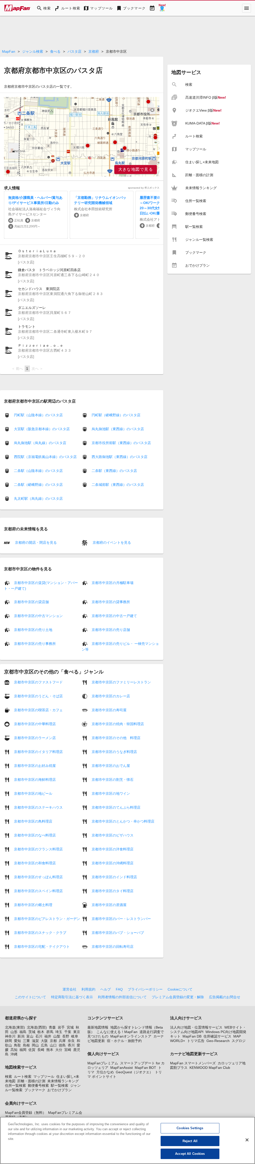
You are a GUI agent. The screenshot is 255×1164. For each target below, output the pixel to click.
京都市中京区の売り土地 (33, 629)
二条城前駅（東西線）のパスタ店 (118, 485)
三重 (26, 1041)
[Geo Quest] (162, 8)
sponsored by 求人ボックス (143, 187)
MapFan (8, 51)
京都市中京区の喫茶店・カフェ (38, 710)
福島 (22, 1032)
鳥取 (17, 1045)
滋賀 (35, 1041)
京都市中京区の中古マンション (38, 616)
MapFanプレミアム (102, 1063)
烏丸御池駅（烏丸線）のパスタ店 (40, 443)
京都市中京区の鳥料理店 (33, 821)
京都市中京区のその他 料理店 (116, 738)
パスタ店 (74, 51)
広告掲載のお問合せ (224, 997)
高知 (13, 1050)
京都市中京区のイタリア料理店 (38, 751)
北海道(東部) (15, 1027)
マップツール (43, 1077)
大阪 (44, 1041)
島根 (26, 1045)
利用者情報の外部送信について (122, 997)
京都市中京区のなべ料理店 (35, 835)
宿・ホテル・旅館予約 (124, 1041)
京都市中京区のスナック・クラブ (40, 932)
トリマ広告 (195, 1041)
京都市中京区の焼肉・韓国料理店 (118, 724)
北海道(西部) (37, 1027)
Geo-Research (218, 1041)
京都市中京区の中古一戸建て (114, 616)
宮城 (70, 1027)
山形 (13, 1032)
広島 (44, 1045)
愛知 (17, 1041)
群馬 (49, 1032)
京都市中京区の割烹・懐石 (112, 779)
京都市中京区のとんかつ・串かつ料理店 (123, 821)
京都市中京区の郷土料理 (33, 905)
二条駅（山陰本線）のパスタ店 (38, 471)
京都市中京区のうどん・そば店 (38, 696)
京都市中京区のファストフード (38, 682)
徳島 (62, 1045)
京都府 (93, 51)
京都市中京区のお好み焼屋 (35, 765)
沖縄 (13, 1054)
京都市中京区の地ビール (33, 793)
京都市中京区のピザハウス (112, 835)
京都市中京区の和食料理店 (35, 863)
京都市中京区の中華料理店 (35, 724)
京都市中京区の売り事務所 (35, 643)
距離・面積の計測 (31, 1081)
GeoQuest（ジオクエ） (134, 1072)
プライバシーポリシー (145, 989)
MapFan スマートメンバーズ (193, 1063)
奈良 (71, 1041)
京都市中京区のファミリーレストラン (121, 682)
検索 (8, 1077)
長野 (65, 1036)
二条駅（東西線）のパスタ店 (114, 471)
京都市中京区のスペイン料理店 (38, 891)
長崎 (40, 1050)
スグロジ (239, 1041)
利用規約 (88, 989)
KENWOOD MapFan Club (210, 1068)
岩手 (61, 1027)
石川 (38, 1036)
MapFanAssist (121, 1068)
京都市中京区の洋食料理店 (112, 849)
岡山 (35, 1045)
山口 (53, 1045)
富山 (29, 1036)
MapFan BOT (145, 1068)
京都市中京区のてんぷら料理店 (116, 807)
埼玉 (58, 1032)
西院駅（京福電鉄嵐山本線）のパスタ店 (45, 457)
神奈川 (10, 1036)
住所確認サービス (217, 1036)
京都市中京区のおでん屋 (111, 765)
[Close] (247, 1139)
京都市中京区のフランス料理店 (38, 849)
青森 (52, 1027)
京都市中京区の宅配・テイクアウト (42, 946)
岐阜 (74, 1036)
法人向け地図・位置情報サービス (196, 1027)
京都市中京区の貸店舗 (31, 602)
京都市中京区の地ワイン (111, 793)
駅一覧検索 (59, 1085)
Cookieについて (180, 989)
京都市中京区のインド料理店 (114, 877)
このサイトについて (30, 997)
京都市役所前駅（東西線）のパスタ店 (121, 443)
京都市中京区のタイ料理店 (112, 891)
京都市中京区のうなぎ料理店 (114, 751)
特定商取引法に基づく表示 (72, 997)
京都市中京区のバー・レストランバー (121, 918)
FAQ (119, 989)
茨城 (31, 1032)
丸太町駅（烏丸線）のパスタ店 (38, 498)
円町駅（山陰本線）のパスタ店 (38, 415)
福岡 (22, 1050)
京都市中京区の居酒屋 (109, 905)
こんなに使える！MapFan (116, 1032)
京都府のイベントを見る (111, 542)
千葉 (67, 1032)
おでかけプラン (59, 1090)
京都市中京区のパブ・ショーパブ (118, 932)
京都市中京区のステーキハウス (38, 807)
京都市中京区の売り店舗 (111, 629)
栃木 (40, 1032)
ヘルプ (105, 989)
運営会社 (69, 989)
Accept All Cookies (190, 1154)
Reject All (190, 1141)
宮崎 (67, 1050)
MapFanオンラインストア (130, 1036)
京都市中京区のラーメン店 (35, 738)
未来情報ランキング (63, 1081)
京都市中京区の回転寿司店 (112, 946)
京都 (53, 1041)
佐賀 (31, 1050)
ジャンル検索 (32, 51)
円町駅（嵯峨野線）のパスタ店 (116, 415)
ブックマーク (34, 1090)
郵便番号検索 (38, 1085)
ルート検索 (22, 1077)
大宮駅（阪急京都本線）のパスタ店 (42, 429)
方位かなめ (105, 1072)
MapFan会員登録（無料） (25, 1113)
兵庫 (62, 1041)
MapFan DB (192, 1036)
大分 (58, 1050)
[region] (81, 136)
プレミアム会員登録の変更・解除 (178, 997)
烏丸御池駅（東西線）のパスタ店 (118, 429)
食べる (55, 51)
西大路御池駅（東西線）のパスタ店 (119, 457)
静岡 (8, 1041)
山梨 (56, 1036)
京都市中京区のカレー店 (111, 696)
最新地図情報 (97, 1027)
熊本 (49, 1050)
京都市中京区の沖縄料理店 (112, 863)
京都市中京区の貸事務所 (111, 602)
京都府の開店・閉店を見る (35, 542)
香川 (71, 1045)
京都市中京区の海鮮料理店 (35, 779)
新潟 (20, 1036)
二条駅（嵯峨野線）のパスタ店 (38, 485)
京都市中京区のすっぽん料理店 (38, 877)
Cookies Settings (190, 1128)
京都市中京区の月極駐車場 (112, 582)
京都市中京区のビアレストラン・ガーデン (47, 918)
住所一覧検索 (15, 1085)
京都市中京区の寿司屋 (109, 710)
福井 (47, 1036)
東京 (76, 1032)
